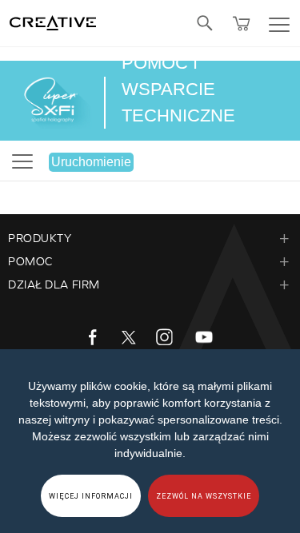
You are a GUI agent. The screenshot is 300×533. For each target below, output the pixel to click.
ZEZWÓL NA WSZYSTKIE (203, 496)
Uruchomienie (91, 162)
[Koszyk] (241, 23)
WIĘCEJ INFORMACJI (91, 496)
